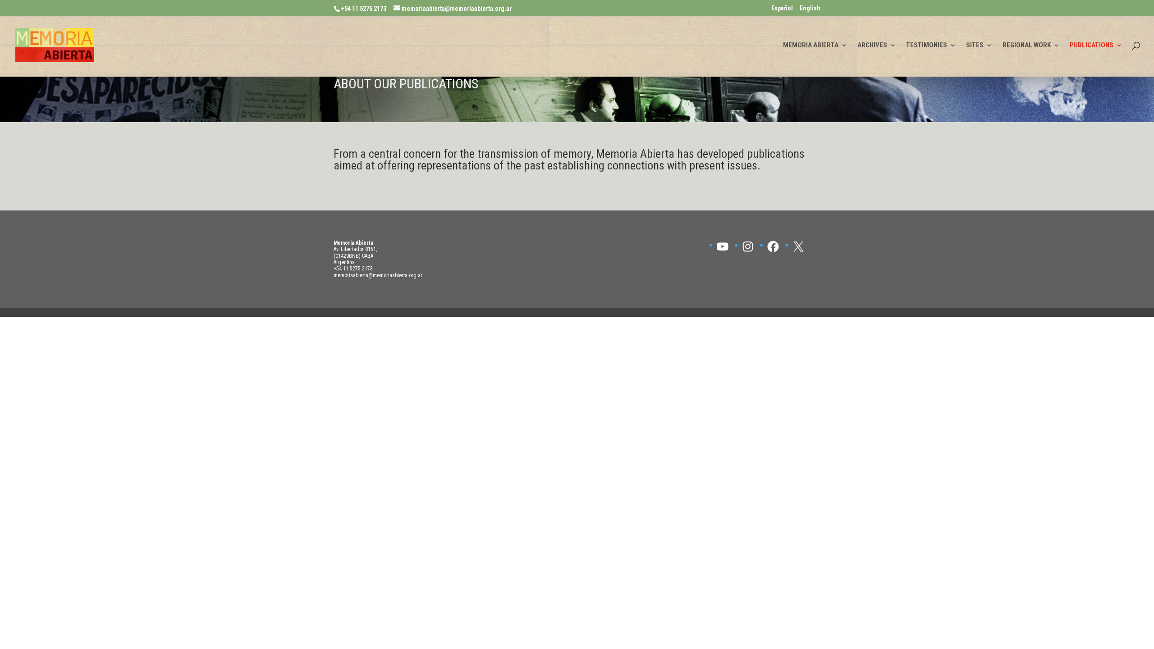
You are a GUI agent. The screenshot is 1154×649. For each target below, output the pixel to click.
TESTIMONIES (926, 45)
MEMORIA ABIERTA (810, 45)
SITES (975, 45)
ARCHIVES (872, 45)
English (810, 8)
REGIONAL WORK (1027, 45)
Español (782, 8)
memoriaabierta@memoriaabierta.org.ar (378, 275)
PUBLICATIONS (1091, 45)
